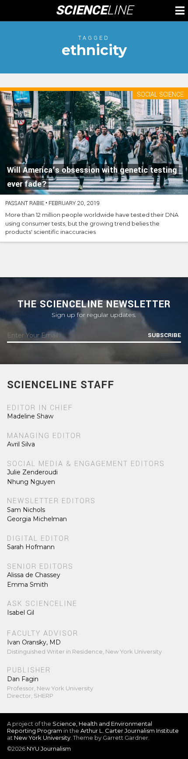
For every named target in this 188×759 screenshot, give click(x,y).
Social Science (160, 95)
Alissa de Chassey (33, 575)
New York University (42, 737)
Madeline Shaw (30, 416)
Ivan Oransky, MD (34, 642)
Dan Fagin (22, 679)
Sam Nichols (26, 510)
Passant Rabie (24, 203)
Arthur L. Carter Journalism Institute (129, 730)
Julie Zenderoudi (32, 472)
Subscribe (164, 335)
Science (94, 10)
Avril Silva (21, 444)
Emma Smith (27, 584)
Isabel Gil (20, 612)
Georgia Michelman (37, 519)
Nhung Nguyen (31, 482)
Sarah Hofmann (31, 547)
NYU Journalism (49, 748)
